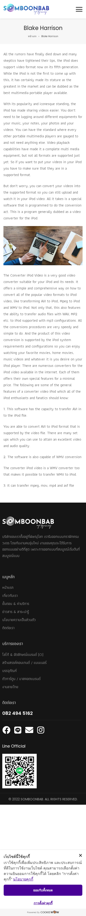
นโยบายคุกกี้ (23, 879)
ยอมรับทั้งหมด (43, 890)
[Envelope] (29, 730)
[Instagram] (41, 730)
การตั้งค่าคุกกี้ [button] (43, 903)
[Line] (18, 730)
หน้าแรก (32, 36)
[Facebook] (6, 730)
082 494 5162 (17, 713)
